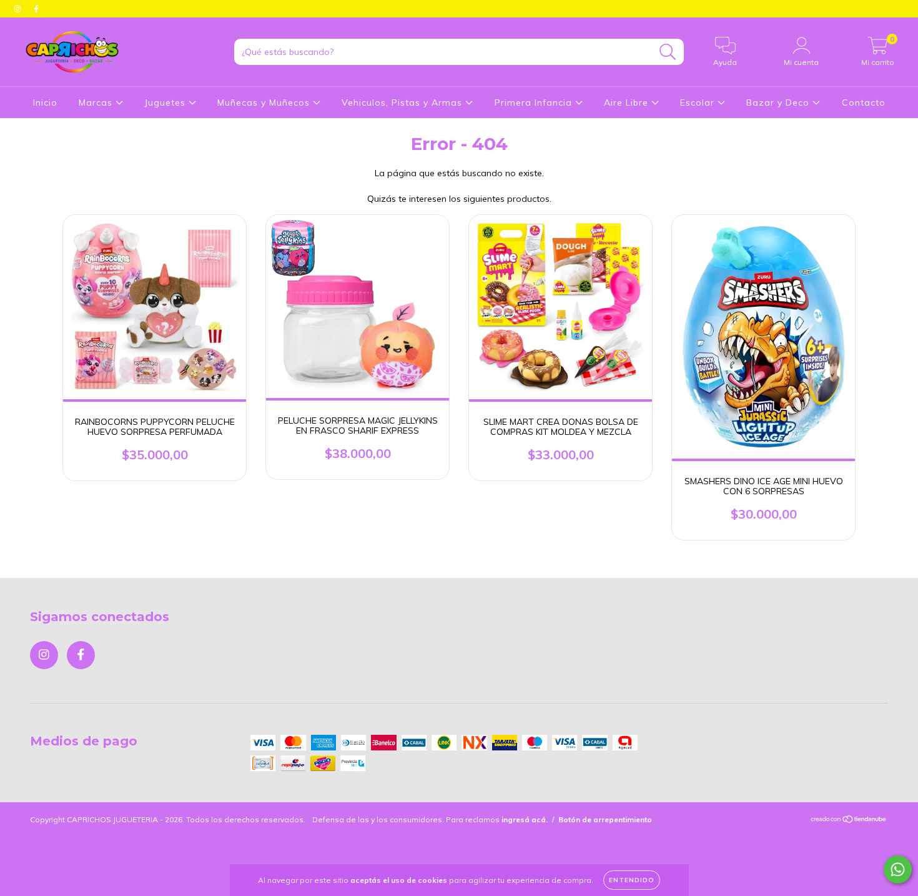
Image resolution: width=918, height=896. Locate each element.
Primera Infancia (535, 102)
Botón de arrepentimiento (605, 819)
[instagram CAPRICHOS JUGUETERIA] (18, 8)
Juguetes (166, 102)
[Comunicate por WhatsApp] (898, 869)
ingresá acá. (524, 819)
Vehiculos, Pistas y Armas (403, 102)
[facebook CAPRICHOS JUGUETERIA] (36, 8)
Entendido (631, 880)
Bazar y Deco (779, 102)
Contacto (864, 102)
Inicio (45, 102)
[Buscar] (668, 52)
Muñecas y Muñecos (265, 102)
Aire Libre (627, 102)
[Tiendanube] (849, 820)
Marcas (97, 102)
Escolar (699, 102)
